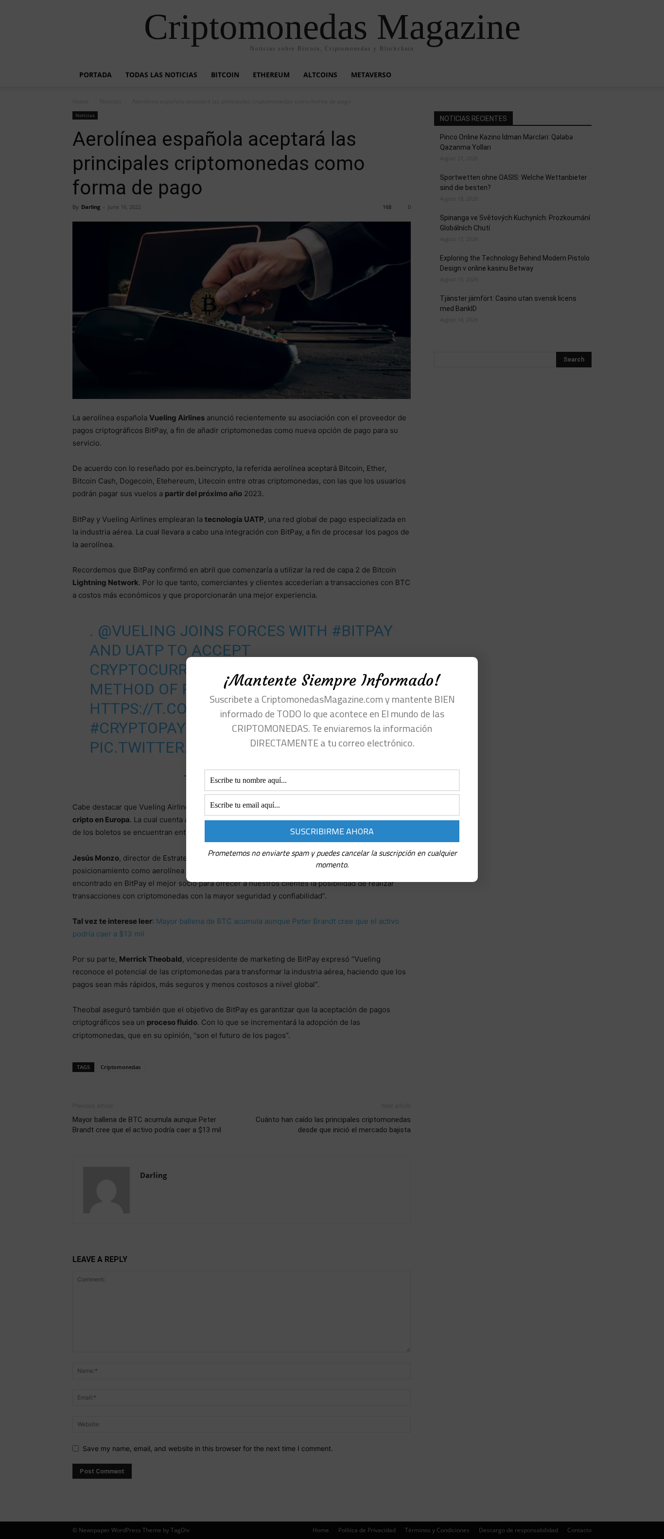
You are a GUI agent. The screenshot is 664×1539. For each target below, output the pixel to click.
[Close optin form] (465, 672)
